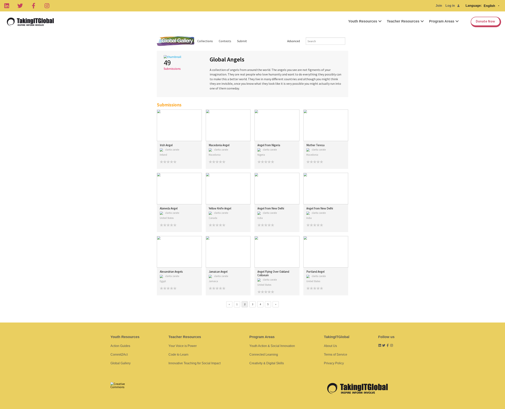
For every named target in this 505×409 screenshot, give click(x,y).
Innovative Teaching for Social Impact (194, 363)
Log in (450, 5)
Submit (242, 41)
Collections (205, 41)
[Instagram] (47, 5)
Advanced (293, 41)
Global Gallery (175, 41)
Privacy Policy (334, 363)
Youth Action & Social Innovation (272, 346)
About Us (330, 346)
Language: (474, 5)
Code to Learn (178, 354)
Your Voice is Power (182, 346)
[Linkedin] (6, 5)
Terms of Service (335, 354)
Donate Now (485, 21)
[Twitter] (20, 5)
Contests (225, 41)
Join (439, 5)
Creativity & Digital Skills (266, 363)
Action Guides (120, 346)
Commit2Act (119, 354)
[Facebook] (33, 5)
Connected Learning (263, 354)
